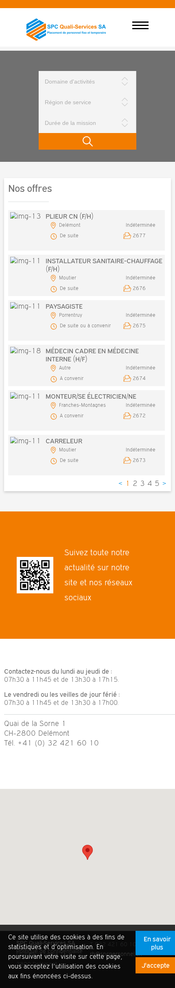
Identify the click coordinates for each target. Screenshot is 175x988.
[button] (87, 852)
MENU (140, 25)
